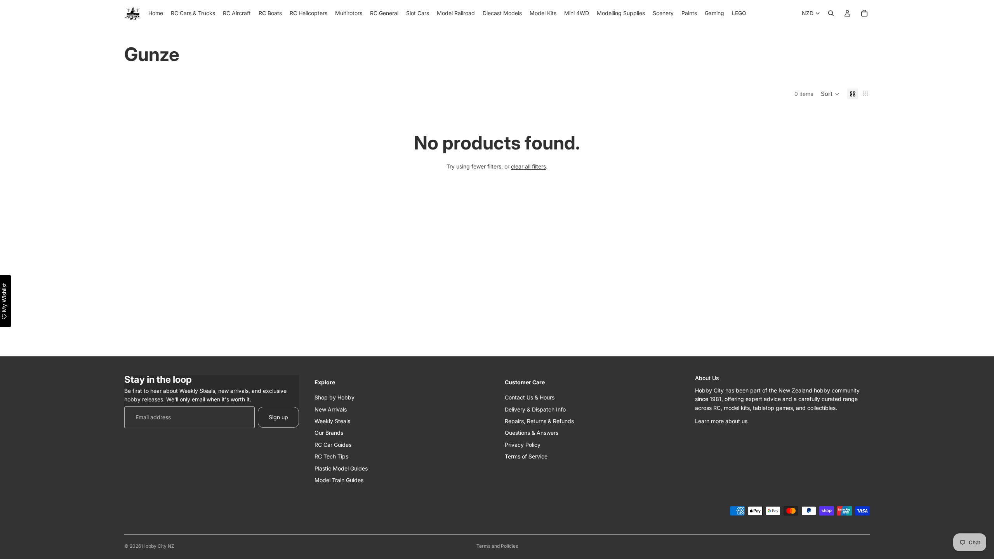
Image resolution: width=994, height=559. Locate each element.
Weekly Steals (332, 420)
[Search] (830, 13)
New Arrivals (331, 409)
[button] (830, 93)
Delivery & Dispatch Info (535, 409)
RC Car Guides (333, 444)
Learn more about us (721, 420)
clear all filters (528, 166)
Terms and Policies (497, 546)
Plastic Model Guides (341, 468)
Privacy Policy (522, 444)
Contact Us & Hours (529, 397)
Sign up (278, 416)
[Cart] (864, 13)
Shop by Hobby (335, 397)
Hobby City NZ (158, 546)
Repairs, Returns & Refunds (539, 420)
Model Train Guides (339, 479)
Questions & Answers (531, 432)
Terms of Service (526, 456)
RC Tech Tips (331, 456)
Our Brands (329, 432)
